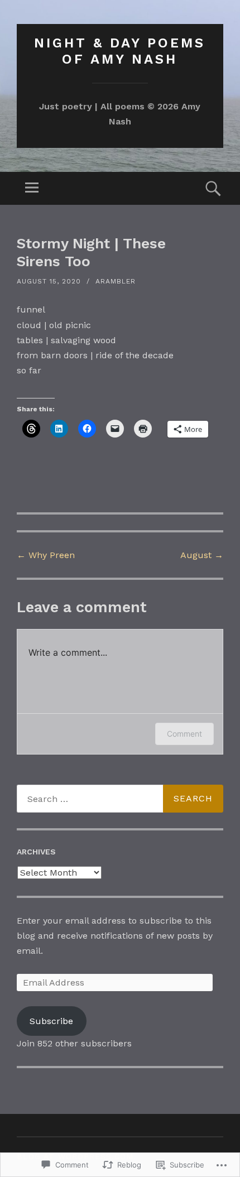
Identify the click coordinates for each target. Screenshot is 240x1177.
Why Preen (46, 555)
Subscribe (51, 1021)
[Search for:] (120, 799)
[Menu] (32, 188)
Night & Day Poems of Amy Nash (119, 51)
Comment (184, 733)
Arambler (115, 281)
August (201, 555)
